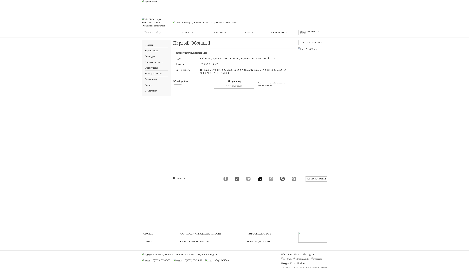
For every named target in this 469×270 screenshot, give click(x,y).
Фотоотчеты (151, 67)
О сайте (147, 241)
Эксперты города (153, 73)
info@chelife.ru (221, 260)
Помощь (147, 233)
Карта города (151, 50)
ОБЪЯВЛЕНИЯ (279, 32)
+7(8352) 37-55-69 (192, 260)
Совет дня (150, 56)
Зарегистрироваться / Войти (310, 32)
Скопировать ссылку (316, 179)
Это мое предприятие (313, 42)
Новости (149, 44)
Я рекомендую (235, 86)
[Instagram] (309, 255)
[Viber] (282, 179)
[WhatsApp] (271, 179)
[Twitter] (302, 264)
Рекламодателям (258, 241)
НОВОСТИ (187, 32)
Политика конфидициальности (200, 233)
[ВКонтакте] (237, 179)
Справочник (151, 79)
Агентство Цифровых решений (315, 267)
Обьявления (151, 90)
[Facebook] (287, 255)
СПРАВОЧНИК (219, 32)
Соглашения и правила (194, 241)
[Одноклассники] (226, 179)
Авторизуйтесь (264, 83)
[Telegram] (248, 179)
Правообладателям (259, 233)
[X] (260, 179)
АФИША (249, 32)
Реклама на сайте (154, 62)
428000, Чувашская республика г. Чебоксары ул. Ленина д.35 (185, 254)
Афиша (148, 85)
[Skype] (294, 179)
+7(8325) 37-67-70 (160, 260)
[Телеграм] (287, 259)
